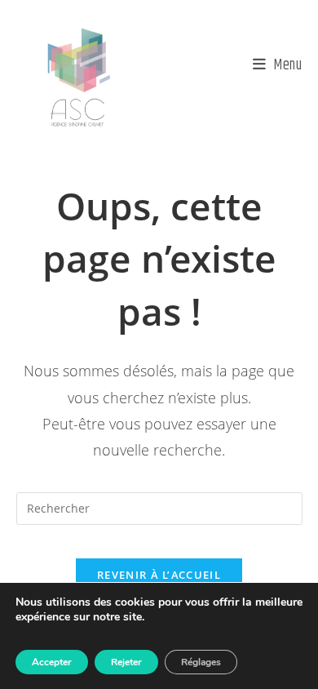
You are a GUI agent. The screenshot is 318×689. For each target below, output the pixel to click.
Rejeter (126, 662)
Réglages (201, 662)
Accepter (52, 662)
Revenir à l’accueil (159, 574)
